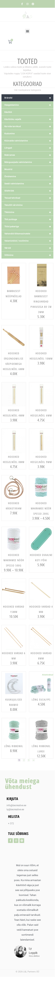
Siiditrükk (27, 190)
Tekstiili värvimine (13, 205)
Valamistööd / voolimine (27, 241)
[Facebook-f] (22, 4)
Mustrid (8, 169)
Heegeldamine (27, 105)
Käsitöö (8, 112)
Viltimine (27, 255)
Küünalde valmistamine (27, 140)
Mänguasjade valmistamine (27, 162)
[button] (27, 31)
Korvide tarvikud (27, 126)
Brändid (27, 98)
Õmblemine (27, 176)
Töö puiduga (27, 219)
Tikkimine (27, 212)
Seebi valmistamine (27, 183)
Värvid (27, 248)
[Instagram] (27, 4)
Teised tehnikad (27, 198)
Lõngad (27, 148)
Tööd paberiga (27, 226)
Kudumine (27, 133)
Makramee (27, 155)
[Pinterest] (33, 4)
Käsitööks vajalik (27, 119)
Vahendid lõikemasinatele (27, 233)
